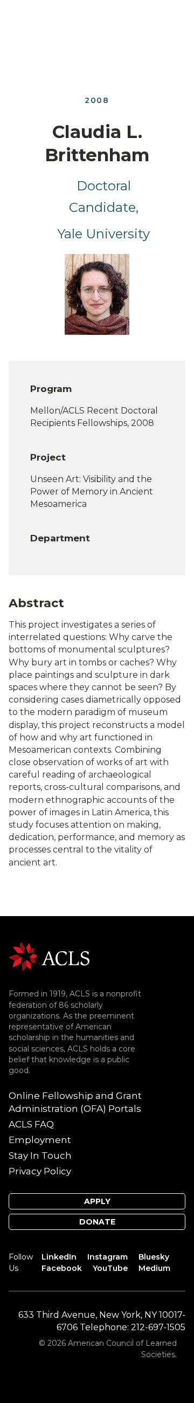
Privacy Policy (40, 1171)
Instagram (107, 1257)
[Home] (49, 956)
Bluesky (153, 1257)
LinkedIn (59, 1257)
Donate (97, 1222)
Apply (97, 1201)
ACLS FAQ (31, 1124)
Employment (40, 1139)
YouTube (110, 1268)
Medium (154, 1268)
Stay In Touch (40, 1155)
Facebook (61, 1268)
